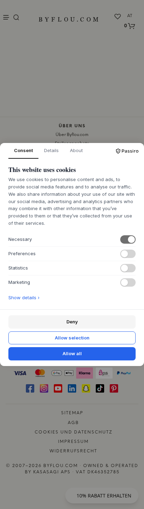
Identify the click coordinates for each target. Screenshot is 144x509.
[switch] (128, 239)
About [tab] (76, 150)
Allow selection (72, 337)
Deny (72, 321)
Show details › (23, 297)
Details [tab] (51, 150)
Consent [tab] (23, 150)
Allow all (72, 353)
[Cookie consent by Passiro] (127, 151)
